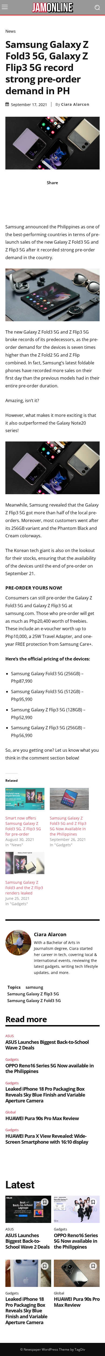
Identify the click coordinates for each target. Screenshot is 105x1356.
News (10, 31)
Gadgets (12, 1059)
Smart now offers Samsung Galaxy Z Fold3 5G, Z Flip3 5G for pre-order (23, 826)
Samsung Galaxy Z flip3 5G (33, 993)
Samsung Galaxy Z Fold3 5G (34, 1000)
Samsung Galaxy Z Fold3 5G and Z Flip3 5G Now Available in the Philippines (68, 826)
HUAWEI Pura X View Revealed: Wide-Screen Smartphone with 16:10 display (46, 1139)
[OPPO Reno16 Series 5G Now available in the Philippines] (77, 1209)
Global (10, 1112)
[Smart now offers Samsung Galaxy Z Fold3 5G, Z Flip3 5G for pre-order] (24, 799)
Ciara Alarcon (75, 104)
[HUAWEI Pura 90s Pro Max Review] (77, 1273)
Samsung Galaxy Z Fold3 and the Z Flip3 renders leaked (24, 888)
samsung (34, 987)
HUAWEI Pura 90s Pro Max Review (42, 1118)
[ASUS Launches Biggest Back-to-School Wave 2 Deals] (28, 1209)
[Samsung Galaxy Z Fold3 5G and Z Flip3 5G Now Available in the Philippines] (69, 799)
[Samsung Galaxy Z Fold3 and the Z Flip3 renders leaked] (24, 863)
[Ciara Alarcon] (18, 953)
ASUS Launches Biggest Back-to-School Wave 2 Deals (47, 1045)
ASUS (9, 1035)
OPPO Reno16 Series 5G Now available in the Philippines (49, 1068)
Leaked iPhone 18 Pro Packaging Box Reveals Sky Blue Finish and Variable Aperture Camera (45, 1095)
